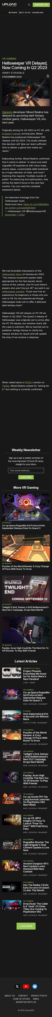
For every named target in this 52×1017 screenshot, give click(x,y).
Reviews (13, 13)
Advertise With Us (26, 1002)
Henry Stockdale (13, 73)
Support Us (41, 5)
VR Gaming (9, 58)
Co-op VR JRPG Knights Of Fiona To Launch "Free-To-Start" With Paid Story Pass (35, 823)
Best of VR (24, 13)
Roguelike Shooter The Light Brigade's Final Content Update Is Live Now (36, 846)
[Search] (29, 4)
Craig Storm (29, 723)
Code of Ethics (21, 999)
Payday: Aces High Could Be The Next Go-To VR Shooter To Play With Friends (25, 649)
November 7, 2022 (15, 214)
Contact (23, 996)
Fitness (27, 711)
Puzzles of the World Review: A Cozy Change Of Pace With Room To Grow (25, 567)
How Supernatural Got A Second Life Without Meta (36, 716)
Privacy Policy (39, 996)
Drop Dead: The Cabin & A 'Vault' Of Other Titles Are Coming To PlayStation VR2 (35, 907)
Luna (25, 682)
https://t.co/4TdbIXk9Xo (36, 204)
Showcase (37, 13)
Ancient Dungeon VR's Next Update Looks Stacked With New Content (36, 867)
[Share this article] (48, 76)
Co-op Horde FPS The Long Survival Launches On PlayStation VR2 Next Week (36, 800)
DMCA (36, 999)
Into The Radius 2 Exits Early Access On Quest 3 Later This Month (36, 888)
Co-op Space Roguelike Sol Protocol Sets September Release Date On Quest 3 (23, 526)
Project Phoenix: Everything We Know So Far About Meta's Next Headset (34, 675)
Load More (26, 926)
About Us (10, 996)
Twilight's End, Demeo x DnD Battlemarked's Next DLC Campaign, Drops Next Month (25, 608)
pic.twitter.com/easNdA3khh (20, 207)
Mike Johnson (30, 704)
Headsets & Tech (31, 668)
